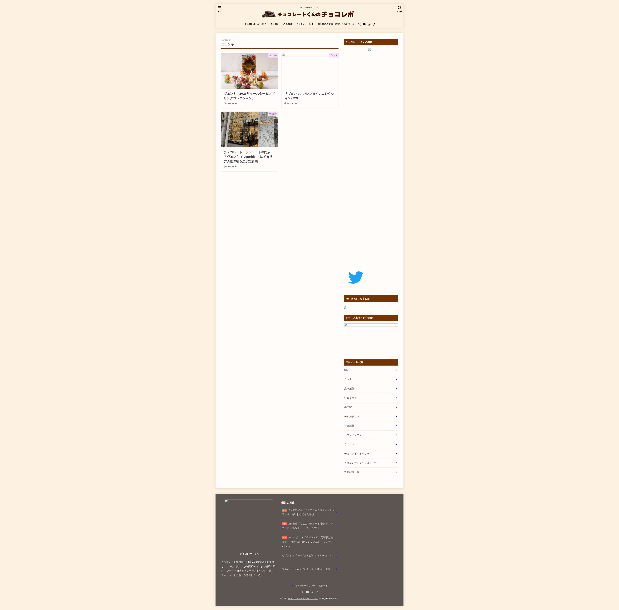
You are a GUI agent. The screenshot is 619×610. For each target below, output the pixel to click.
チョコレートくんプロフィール (361, 462)
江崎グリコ (350, 398)
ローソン (349, 444)
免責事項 (323, 585)
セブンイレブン (353, 435)
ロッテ (348, 379)
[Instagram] (369, 24)
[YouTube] (364, 24)
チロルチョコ (351, 416)
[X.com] (359, 24)
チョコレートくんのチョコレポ (303, 598)
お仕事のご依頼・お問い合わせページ (336, 24)
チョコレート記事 (305, 24)
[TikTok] (374, 24)
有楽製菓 (349, 425)
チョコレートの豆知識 (281, 24)
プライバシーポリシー (304, 585)
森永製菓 (349, 388)
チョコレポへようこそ (255, 24)
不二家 (348, 407)
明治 (346, 370)
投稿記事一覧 (351, 472)
